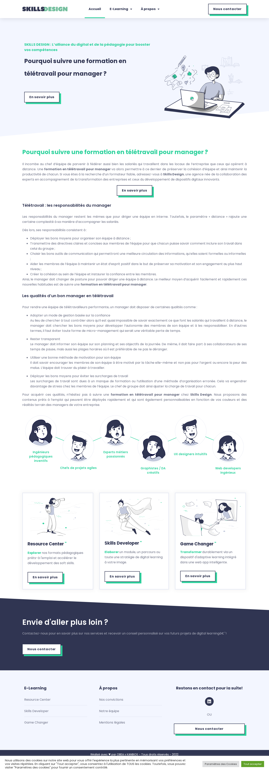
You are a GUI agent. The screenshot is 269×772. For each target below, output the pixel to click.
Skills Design (173, 174)
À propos (148, 9)
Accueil (95, 9)
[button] (227, 9)
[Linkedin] (209, 701)
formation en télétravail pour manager (77, 169)
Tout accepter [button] (253, 764)
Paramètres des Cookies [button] (221, 764)
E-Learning (119, 9)
